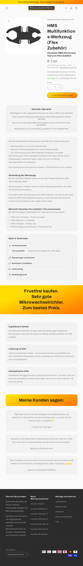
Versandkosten (61, 502)
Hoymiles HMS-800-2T (39, 514)
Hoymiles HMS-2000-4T (39, 524)
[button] (6, 8)
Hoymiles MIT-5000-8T (39, 534)
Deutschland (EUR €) (16, 554)
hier (25, 375)
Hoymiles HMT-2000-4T (39, 529)
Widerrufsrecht (61, 507)
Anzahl (49, 83)
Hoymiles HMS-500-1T (39, 509)
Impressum (59, 512)
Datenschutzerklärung (63, 517)
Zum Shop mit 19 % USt (68, 67)
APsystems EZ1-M (37, 504)
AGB (57, 522)
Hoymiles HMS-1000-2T (39, 519)
